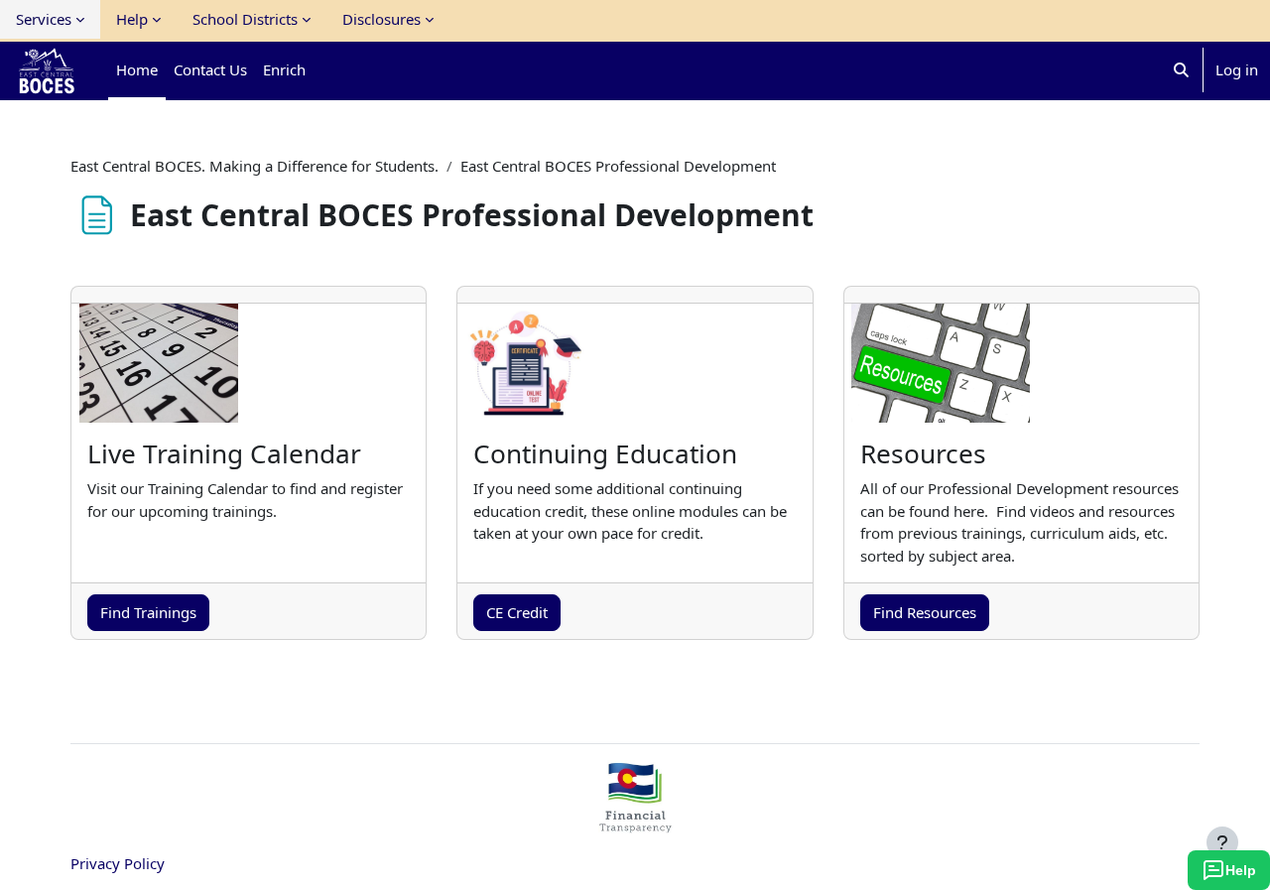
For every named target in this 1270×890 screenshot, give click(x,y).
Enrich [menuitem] (284, 69)
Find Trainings (148, 612)
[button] (1181, 70)
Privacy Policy (117, 863)
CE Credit (517, 612)
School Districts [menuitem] (245, 19)
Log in (1236, 69)
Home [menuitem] (137, 69)
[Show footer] (1222, 842)
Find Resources (924, 612)
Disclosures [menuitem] (381, 19)
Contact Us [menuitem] (210, 69)
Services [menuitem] (43, 19)
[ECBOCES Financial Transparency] (635, 824)
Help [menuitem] (132, 19)
